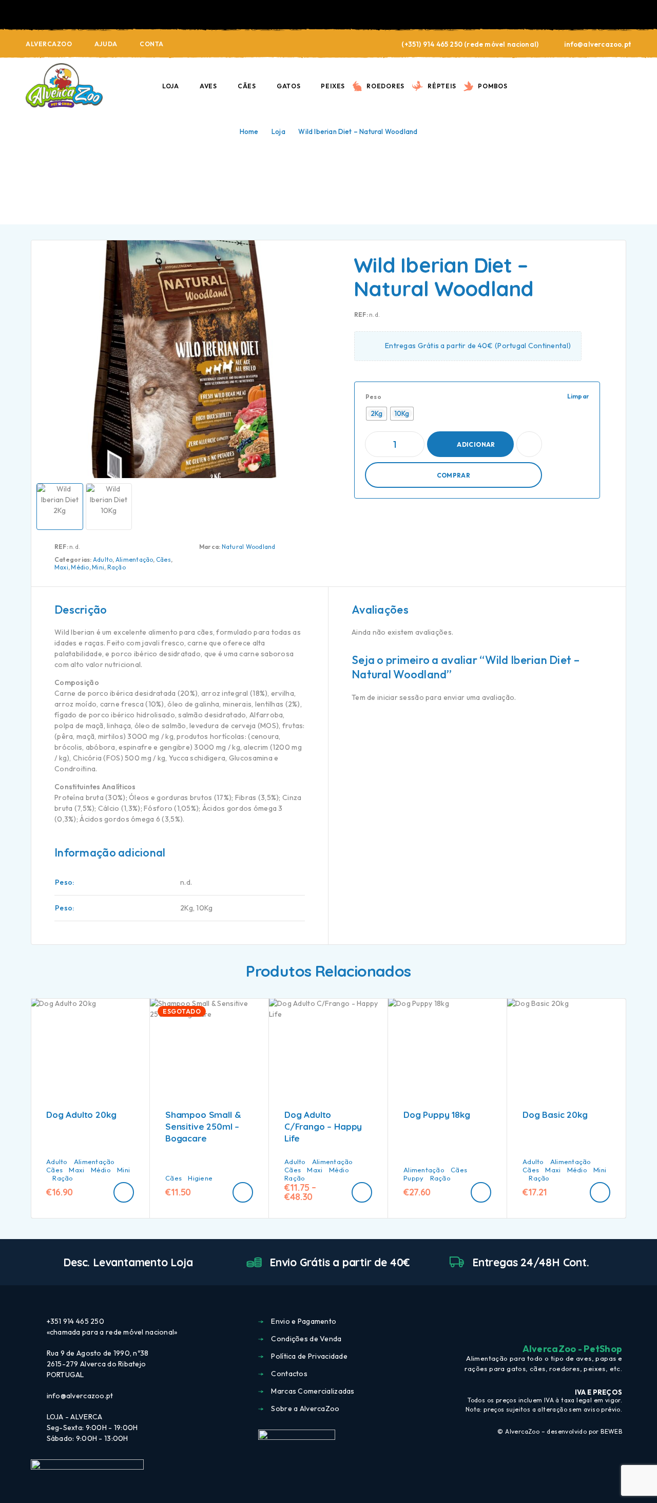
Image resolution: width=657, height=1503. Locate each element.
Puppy (413, 1178)
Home (249, 131)
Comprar (454, 475)
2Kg (186, 907)
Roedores (385, 86)
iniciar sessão (400, 697)
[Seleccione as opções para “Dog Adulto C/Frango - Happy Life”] (362, 1192)
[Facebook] (580, 1322)
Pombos (493, 86)
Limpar (578, 396)
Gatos (289, 86)
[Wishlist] (603, 85)
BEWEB (611, 1431)
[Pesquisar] (556, 86)
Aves (208, 86)
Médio (80, 567)
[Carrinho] (627, 84)
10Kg (204, 907)
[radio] (376, 413)
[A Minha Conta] (579, 86)
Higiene (200, 1178)
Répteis (442, 86)
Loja (170, 86)
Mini (98, 567)
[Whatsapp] (617, 1322)
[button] (123, 1192)
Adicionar (476, 444)
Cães (247, 86)
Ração (116, 567)
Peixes (333, 86)
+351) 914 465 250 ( (435, 44)
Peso (373, 397)
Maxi (61, 567)
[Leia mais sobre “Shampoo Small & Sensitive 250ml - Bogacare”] (243, 1192)
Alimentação (134, 559)
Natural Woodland (249, 546)
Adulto (102, 559)
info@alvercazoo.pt (597, 44)
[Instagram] (599, 1322)
